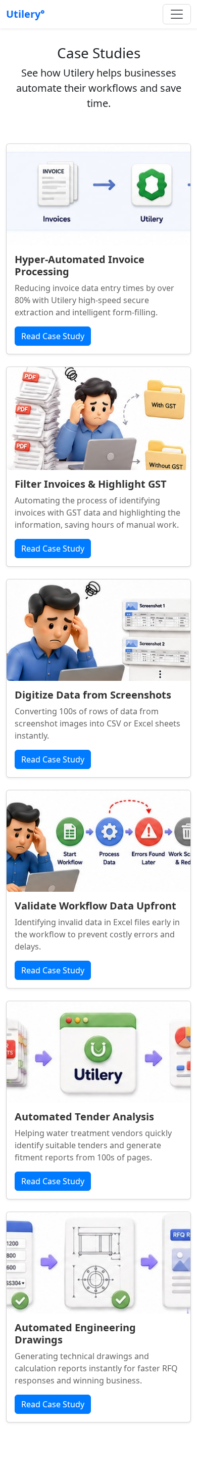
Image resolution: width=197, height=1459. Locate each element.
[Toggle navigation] (177, 14)
